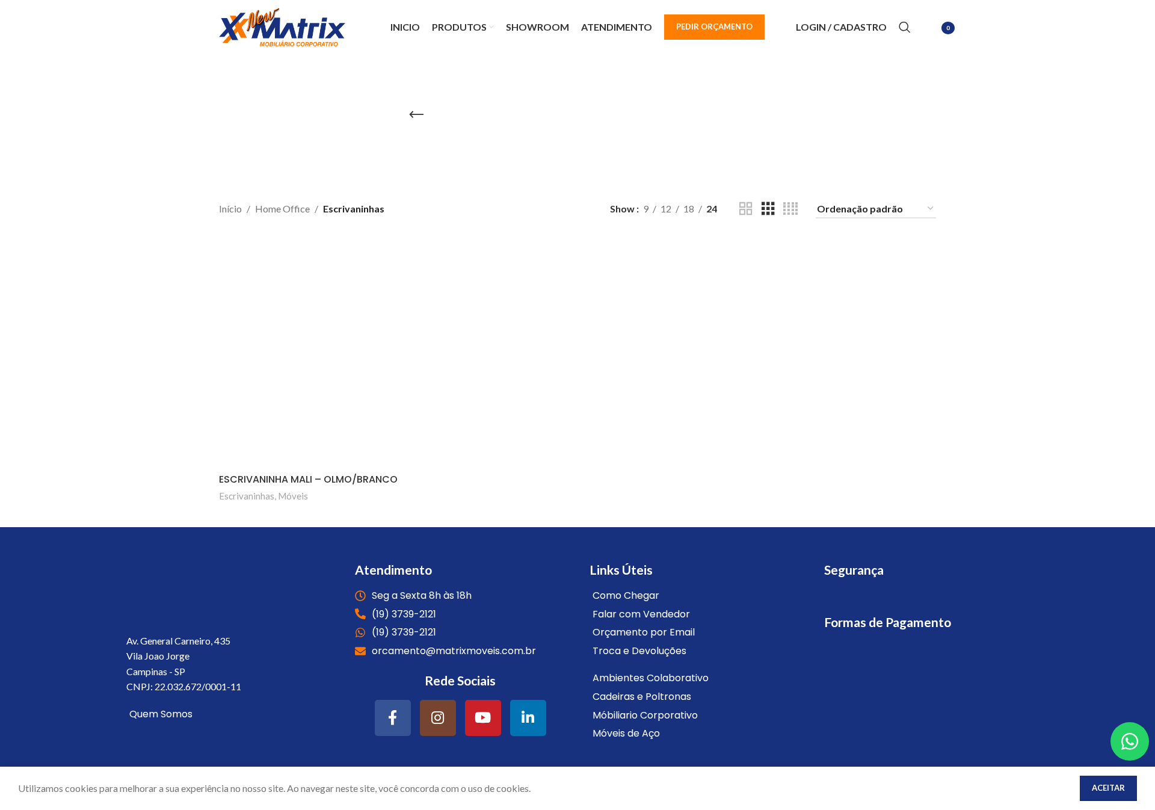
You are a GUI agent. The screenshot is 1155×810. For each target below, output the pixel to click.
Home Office (282, 208)
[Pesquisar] (905, 27)
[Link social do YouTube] (483, 718)
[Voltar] (416, 115)
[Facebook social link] (393, 718)
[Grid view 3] (768, 209)
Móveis (293, 495)
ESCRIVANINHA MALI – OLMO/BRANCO (308, 479)
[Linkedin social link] (528, 718)
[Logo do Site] (282, 25)
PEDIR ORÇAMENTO (714, 26)
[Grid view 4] (790, 209)
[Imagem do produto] (334, 352)
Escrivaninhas (246, 495)
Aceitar (1108, 788)
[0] (929, 28)
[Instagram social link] (438, 718)
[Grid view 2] (746, 209)
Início (230, 208)
